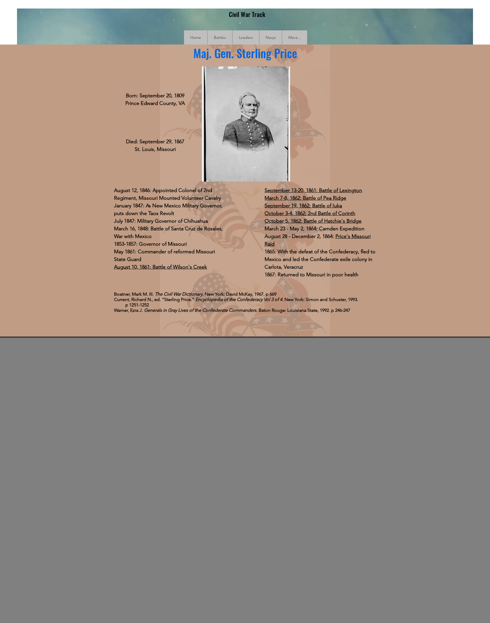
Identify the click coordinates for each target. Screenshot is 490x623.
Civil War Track (247, 14)
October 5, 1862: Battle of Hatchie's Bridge (313, 221)
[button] (219, 37)
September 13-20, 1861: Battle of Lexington (313, 190)
